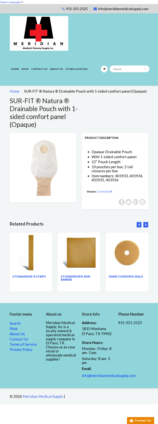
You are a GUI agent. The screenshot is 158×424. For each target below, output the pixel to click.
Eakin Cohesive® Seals (126, 276)
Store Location (76, 69)
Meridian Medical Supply (43, 396)
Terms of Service (23, 344)
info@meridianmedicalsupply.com (123, 9)
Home (15, 69)
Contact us (39, 69)
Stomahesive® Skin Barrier (75, 278)
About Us (56, 69)
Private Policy (21, 349)
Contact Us (19, 339)
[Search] (145, 69)
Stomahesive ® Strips (29, 276)
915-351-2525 (76, 9)
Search (15, 323)
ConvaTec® (104, 191)
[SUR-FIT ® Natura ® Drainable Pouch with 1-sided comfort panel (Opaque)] (43, 167)
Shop (25, 69)
